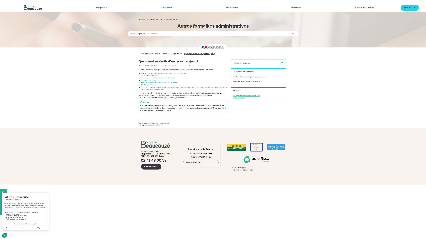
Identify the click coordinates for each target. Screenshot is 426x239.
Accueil (141, 19)
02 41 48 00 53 (154, 160)
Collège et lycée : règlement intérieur (246, 96)
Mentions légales (239, 168)
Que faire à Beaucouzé (364, 8)
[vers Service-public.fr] (213, 47)
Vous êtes (408, 8)
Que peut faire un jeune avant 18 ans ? (247, 81)
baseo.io (160, 125)
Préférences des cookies (242, 170)
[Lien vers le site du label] (236, 147)
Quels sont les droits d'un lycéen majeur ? (199, 54)
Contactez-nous (151, 166)
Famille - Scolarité (162, 54)
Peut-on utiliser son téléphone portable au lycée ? (251, 77)
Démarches (296, 8)
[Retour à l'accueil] (33, 7)
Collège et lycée (176, 54)
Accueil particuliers (146, 54)
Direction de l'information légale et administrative (155, 123)
